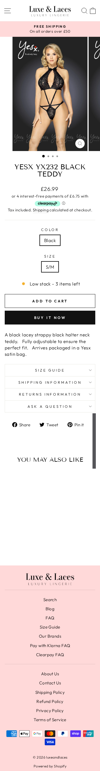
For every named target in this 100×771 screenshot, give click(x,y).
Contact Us (50, 683)
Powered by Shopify (50, 766)
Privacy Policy (50, 710)
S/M (50, 267)
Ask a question (50, 406)
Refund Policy (49, 701)
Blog (50, 608)
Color (50, 229)
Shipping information (50, 382)
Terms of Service (50, 719)
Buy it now (50, 317)
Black (50, 240)
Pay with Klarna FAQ (50, 645)
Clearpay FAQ (50, 654)
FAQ (50, 618)
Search (50, 599)
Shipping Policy (50, 692)
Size (50, 256)
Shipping (41, 209)
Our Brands (50, 636)
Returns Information (50, 394)
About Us (50, 673)
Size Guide (50, 370)
